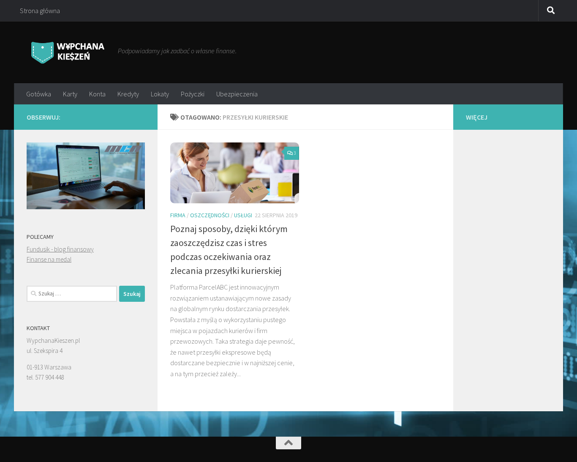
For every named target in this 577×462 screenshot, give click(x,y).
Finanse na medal (49, 259)
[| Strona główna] (68, 52)
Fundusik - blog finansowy (60, 249)
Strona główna (40, 10)
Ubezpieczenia (237, 94)
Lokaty (160, 94)
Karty (70, 94)
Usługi (243, 215)
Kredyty (128, 94)
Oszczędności (209, 215)
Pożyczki (192, 94)
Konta (97, 94)
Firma (177, 215)
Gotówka (38, 94)
